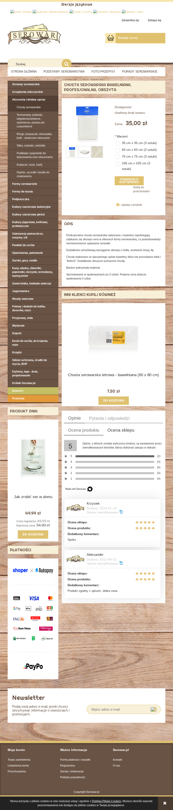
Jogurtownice (21, 291)
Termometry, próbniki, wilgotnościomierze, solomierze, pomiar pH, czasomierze (31, 120)
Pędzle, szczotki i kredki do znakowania (33, 174)
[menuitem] (24, 71)
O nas (116, 765)
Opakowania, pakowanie (27, 252)
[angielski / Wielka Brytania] (50, 11)
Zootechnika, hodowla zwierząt (31, 283)
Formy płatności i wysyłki (75, 759)
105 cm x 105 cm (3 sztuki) (136, 166)
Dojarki (16, 333)
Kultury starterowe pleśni (28, 214)
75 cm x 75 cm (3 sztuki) (139, 156)
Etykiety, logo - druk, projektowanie (25, 373)
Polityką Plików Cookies (106, 801)
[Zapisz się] (153, 709)
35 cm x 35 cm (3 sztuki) (139, 143)
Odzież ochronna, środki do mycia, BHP (29, 362)
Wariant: (121, 136)
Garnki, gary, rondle (24, 260)
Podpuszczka (20, 199)
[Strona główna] (34, 34)
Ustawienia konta (18, 765)
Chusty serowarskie (29, 107)
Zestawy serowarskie (26, 84)
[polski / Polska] (21, 11)
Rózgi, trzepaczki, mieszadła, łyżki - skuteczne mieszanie (34, 136)
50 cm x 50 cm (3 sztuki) (139, 149)
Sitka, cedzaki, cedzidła (31, 145)
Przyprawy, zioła (22, 318)
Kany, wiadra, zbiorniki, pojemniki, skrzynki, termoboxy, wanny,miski (32, 272)
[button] (128, 204)
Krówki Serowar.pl (23, 383)
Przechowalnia (17, 771)
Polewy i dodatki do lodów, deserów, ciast (29, 308)
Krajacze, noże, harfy (29, 164)
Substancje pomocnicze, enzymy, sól (27, 235)
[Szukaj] (66, 64)
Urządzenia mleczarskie (27, 92)
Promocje (18, 398)
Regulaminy (67, 765)
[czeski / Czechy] (81, 11)
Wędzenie (18, 325)
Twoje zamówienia (19, 759)
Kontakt (117, 759)
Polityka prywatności (72, 777)
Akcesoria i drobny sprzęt (28, 99)
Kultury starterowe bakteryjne (31, 206)
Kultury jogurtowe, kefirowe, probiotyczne (30, 224)
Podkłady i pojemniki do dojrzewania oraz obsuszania (35, 155)
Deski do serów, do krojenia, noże (30, 342)
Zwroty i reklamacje (72, 771)
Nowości (17, 390)
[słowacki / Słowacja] (107, 11)
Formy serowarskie (24, 183)
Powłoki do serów (23, 245)
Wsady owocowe (23, 298)
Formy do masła (22, 191)
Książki (17, 352)
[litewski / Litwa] (132, 11)
